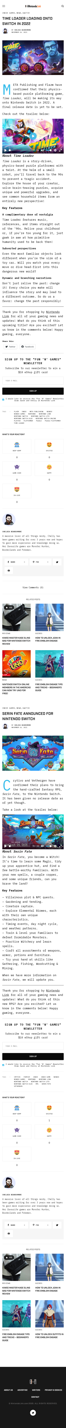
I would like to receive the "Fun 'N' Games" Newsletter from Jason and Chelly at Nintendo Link (35, 399)
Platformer (28, 421)
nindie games (19, 414)
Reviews (6, 633)
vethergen (18, 1086)
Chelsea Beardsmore (22, 30)
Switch (26, 13)
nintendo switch (21, 416)
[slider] (19, 150)
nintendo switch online (46, 418)
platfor (17, 421)
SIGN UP (33, 391)
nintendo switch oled (23, 418)
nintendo (32, 414)
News (19, 13)
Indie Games (8, 13)
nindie (49, 411)
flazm (16, 411)
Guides (38, 633)
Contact (35, 1397)
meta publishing (36, 411)
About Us (8, 1390)
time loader (19, 423)
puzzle (39, 421)
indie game (45, 1077)
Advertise (22, 1390)
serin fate (46, 1084)
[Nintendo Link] (33, 6)
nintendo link (45, 414)
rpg (37, 1084)
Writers (36, 1390)
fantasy (27, 1077)
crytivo (17, 1077)
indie (24, 411)
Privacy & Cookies (53, 1390)
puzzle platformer (52, 421)
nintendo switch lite (40, 416)
